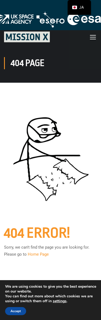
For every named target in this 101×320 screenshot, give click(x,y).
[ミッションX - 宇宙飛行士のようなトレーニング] (27, 37)
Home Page (38, 254)
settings (60, 301)
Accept (16, 311)
